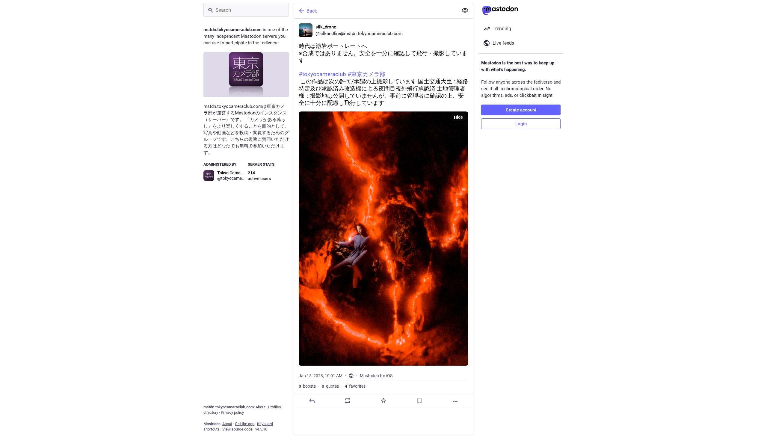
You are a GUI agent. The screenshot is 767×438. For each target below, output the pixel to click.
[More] (455, 401)
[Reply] (311, 400)
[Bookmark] (419, 400)
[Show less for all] (465, 10)
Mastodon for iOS (376, 375)
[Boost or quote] (347, 400)
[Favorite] (383, 400)
